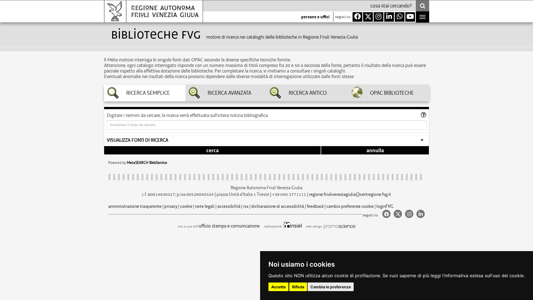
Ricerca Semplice (148, 93)
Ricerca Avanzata (229, 93)
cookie (186, 206)
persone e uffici (315, 17)
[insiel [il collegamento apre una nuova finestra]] (292, 226)
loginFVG (384, 206)
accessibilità (228, 206)
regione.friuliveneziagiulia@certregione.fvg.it (350, 194)
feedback (315, 206)
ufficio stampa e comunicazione (229, 226)
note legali (205, 206)
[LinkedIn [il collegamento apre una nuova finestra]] (419, 214)
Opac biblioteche (392, 93)
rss (245, 206)
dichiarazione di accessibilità (277, 206)
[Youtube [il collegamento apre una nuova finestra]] (410, 17)
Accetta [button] (278, 286)
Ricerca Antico (308, 93)
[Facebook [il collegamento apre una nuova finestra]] (385, 214)
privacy (170, 206)
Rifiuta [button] (298, 286)
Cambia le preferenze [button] (330, 286)
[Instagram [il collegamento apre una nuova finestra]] (408, 214)
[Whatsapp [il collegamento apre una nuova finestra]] (399, 17)
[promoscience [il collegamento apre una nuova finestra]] (339, 226)
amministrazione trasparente (135, 206)
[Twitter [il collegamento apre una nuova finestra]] (397, 214)
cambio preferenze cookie (350, 206)
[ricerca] (422, 5)
